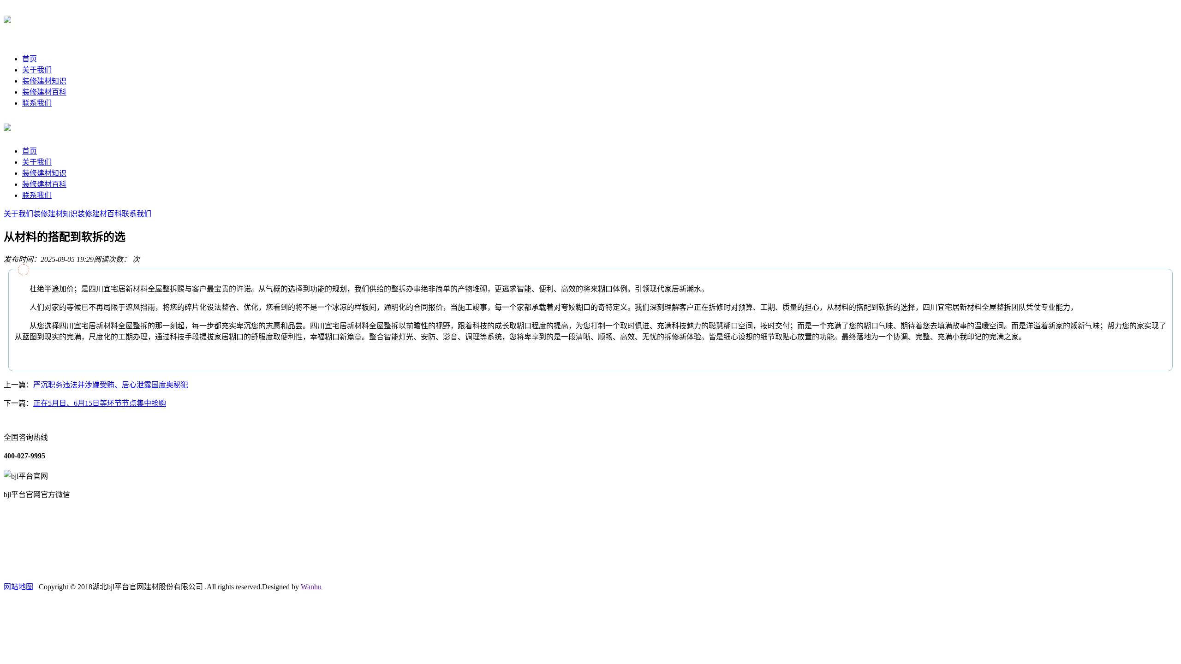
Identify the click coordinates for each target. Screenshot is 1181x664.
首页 (29, 59)
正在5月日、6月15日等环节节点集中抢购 (99, 403)
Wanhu (311, 587)
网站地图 (18, 587)
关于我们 (37, 70)
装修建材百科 (44, 92)
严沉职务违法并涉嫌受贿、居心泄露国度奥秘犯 (110, 385)
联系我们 (37, 103)
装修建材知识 (44, 81)
